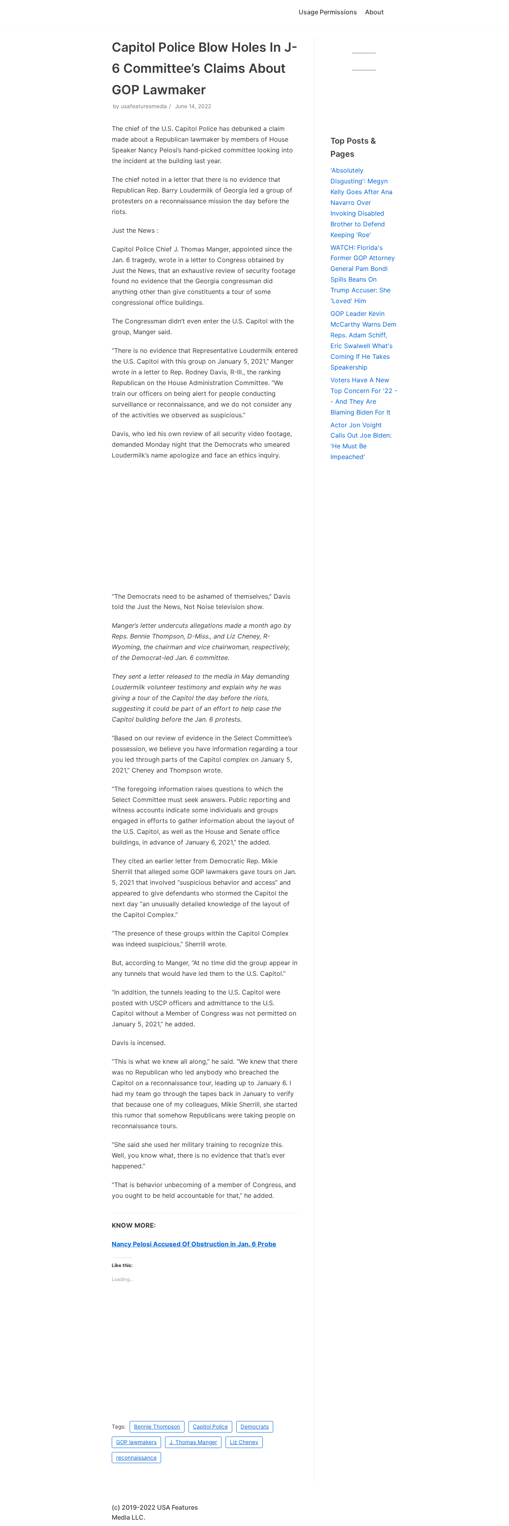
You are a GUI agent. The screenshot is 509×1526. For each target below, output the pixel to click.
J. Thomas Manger (193, 1442)
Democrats (255, 1426)
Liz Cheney (244, 1442)
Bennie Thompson (157, 1426)
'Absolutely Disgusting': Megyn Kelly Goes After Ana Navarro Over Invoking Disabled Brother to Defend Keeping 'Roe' (361, 202)
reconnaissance (136, 1457)
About (374, 12)
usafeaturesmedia (144, 106)
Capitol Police (210, 1426)
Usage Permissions (328, 12)
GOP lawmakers (136, 1442)
